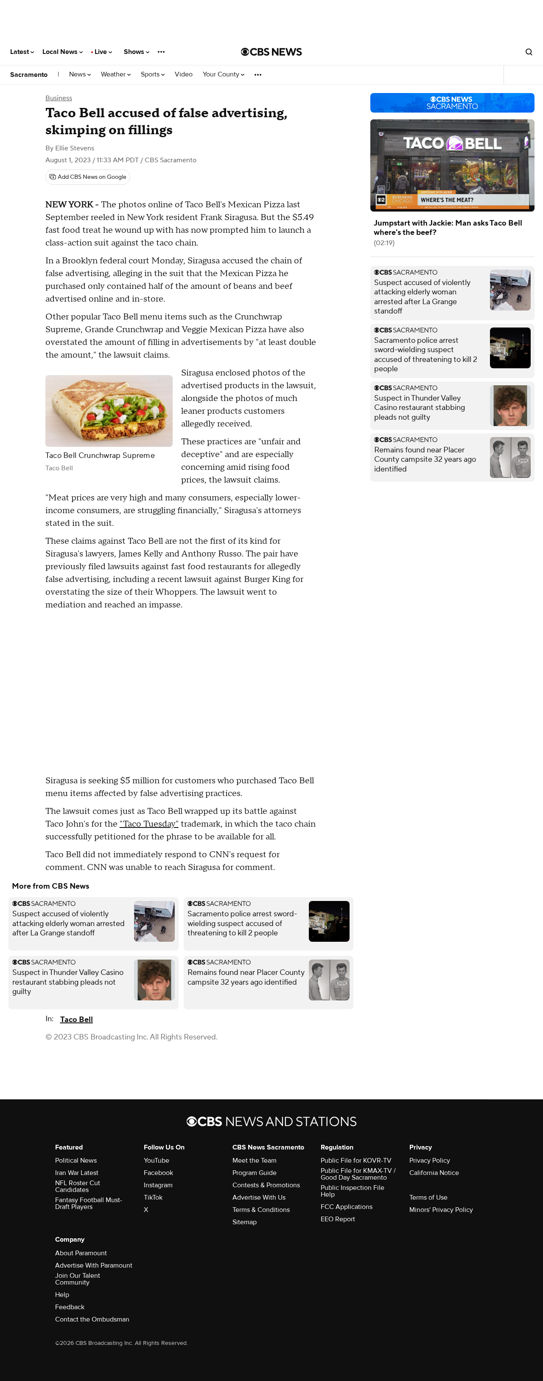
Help (62, 1294)
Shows (135, 51)
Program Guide (254, 1172)
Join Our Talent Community (77, 1279)
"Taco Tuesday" (149, 824)
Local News (60, 51)
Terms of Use (428, 1197)
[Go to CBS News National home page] (271, 52)
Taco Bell (76, 1020)
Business (58, 98)
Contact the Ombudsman (92, 1319)
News (78, 75)
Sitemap (244, 1222)
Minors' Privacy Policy (441, 1209)
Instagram (158, 1185)
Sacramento (29, 75)
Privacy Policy (429, 1160)
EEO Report (338, 1219)
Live (102, 52)
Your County (222, 75)
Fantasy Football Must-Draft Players (88, 1203)
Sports (151, 75)
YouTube (156, 1160)
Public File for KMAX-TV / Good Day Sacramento (358, 1174)
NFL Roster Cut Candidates (77, 1186)
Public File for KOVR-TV (356, 1160)
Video (184, 75)
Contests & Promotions (266, 1185)
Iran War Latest (76, 1172)
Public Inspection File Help (352, 1191)
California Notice (434, 1172)
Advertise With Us (258, 1197)
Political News (76, 1160)
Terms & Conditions (261, 1209)
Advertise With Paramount (93, 1265)
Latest (20, 51)
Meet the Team (254, 1160)
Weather (114, 75)
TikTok (153, 1197)
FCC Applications (346, 1206)
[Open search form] (529, 52)
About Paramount (81, 1253)
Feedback (69, 1307)
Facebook (158, 1172)
